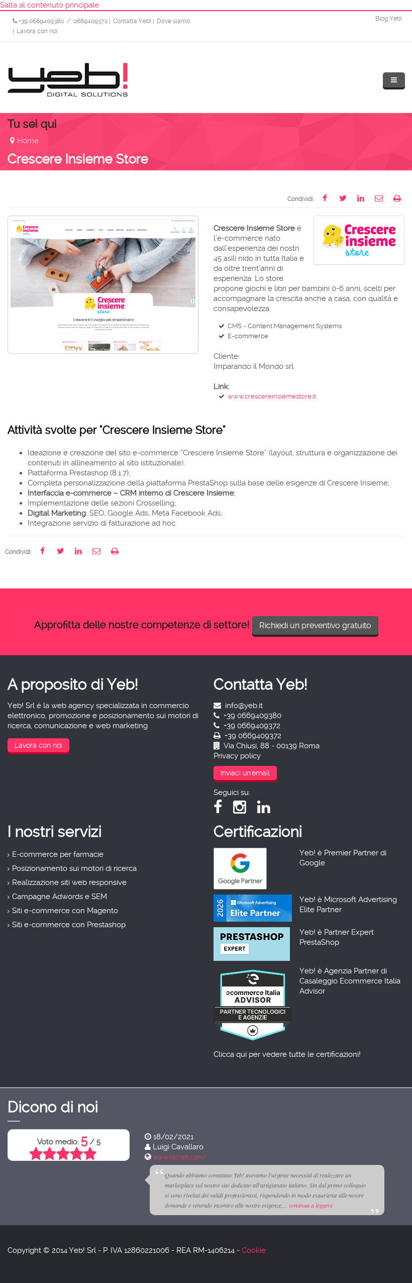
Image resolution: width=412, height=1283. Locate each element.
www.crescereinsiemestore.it (272, 396)
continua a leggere (311, 1205)
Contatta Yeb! (132, 21)
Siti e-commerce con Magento (65, 910)
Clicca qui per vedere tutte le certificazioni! (287, 1054)
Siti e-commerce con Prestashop (69, 924)
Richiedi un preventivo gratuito (315, 625)
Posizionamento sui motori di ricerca (74, 868)
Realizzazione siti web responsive (69, 882)
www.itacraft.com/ (179, 1157)
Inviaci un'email (245, 773)
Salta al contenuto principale (49, 5)
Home (28, 140)
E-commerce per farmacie (58, 854)
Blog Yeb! (388, 18)
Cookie (254, 1250)
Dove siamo (173, 21)
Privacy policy (237, 755)
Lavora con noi (37, 31)
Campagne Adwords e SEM (59, 896)
